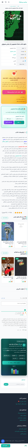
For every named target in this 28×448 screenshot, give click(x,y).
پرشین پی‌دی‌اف (23, 2)
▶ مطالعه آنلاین (9, 122)
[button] (3, 13)
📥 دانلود (19, 122)
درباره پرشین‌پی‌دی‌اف (22, 413)
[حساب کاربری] (8, 2)
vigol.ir (14, 366)
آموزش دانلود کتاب (22, 429)
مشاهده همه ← (5, 217)
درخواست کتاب (23, 415)
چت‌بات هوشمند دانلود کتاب (20, 431)
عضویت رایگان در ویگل (15, 363)
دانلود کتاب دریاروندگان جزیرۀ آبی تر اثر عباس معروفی (8, 242)
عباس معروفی (13, 51)
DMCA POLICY (23, 420)
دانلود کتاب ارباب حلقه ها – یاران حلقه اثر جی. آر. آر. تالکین (21, 277)
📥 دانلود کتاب (6, 445)
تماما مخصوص (18, 156)
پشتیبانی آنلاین (23, 434)
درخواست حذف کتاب (22, 418)
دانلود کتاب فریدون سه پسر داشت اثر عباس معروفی (21, 242)
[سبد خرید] (5, 2)
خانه (18, 6)
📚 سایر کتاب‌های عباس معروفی (20, 218)
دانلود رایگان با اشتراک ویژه (21, 404)
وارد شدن (3, 298)
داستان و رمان (13, 6)
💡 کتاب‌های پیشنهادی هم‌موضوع (20, 253)
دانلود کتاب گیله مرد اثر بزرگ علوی (8, 277)
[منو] (2, 2)
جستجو (6, 384)
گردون (14, 54)
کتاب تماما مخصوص (22, 146)
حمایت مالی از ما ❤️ (22, 401)
